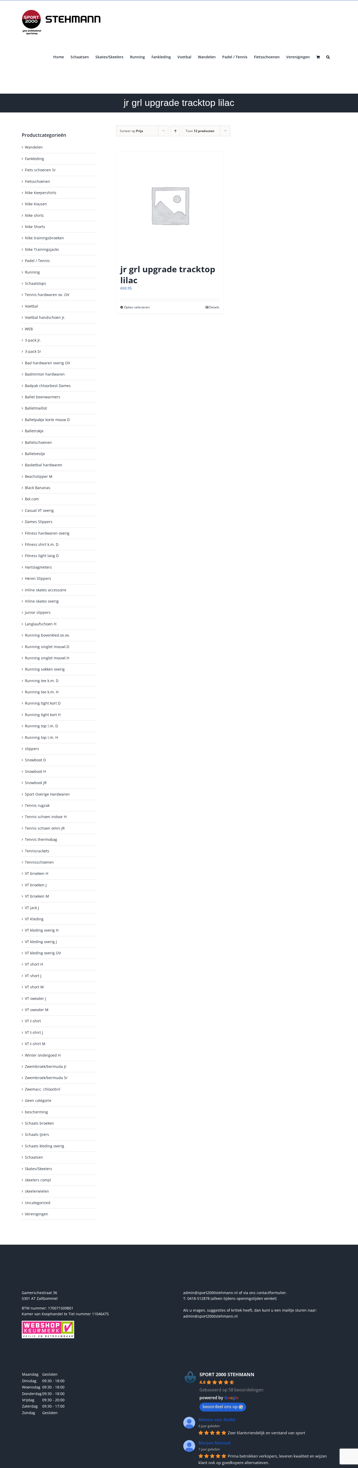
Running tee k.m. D (41, 680)
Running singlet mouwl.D (47, 646)
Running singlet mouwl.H (47, 657)
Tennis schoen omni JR (45, 828)
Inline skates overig (42, 601)
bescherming (36, 1111)
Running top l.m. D (41, 725)
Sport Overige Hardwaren (47, 794)
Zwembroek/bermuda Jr (46, 1066)
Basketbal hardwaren (43, 464)
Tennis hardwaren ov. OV (47, 294)
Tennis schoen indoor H (46, 816)
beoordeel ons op (220, 1406)
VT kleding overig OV (43, 952)
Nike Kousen (36, 203)
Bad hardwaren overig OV (47, 362)
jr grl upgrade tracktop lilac (167, 274)
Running (32, 272)
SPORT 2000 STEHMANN (226, 1374)
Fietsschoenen (37, 181)
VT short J (33, 975)
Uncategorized (37, 1202)
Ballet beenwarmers (42, 396)
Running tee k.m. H (41, 691)
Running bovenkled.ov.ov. (47, 635)
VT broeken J (36, 884)
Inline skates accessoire (45, 589)
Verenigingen (36, 1213)
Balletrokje (34, 430)
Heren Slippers (38, 578)
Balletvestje (35, 453)
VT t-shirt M (35, 1043)
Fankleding (34, 158)
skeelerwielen (37, 1191)
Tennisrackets (37, 850)
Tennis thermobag (41, 839)
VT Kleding (34, 918)
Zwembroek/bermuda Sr (46, 1077)
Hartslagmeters (38, 567)
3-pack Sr (33, 351)
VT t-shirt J (34, 1032)
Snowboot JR (36, 782)
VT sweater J (35, 998)
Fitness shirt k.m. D (41, 544)
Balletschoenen (38, 442)
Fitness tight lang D (42, 555)
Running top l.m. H (41, 737)
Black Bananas (37, 487)
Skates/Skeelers (38, 1168)
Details (214, 307)
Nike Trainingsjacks (42, 249)
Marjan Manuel (214, 1443)
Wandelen (34, 147)
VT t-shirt (33, 1020)
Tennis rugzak (37, 805)
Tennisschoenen (39, 862)
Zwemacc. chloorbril (42, 1089)
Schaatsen (34, 1157)
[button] (328, 56)
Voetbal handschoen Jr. (45, 317)
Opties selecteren (137, 307)
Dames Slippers (38, 521)
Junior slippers (38, 612)
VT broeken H (36, 873)
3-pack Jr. (33, 340)
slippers (32, 748)
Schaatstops (35, 283)
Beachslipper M (38, 476)
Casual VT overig (39, 510)
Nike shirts (34, 215)
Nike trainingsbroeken (44, 237)
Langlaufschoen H (40, 623)
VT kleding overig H (41, 930)
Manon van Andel (216, 1419)
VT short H (34, 964)
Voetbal (31, 306)
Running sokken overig (45, 669)
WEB (29, 328)
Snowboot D (35, 759)
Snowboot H (35, 771)
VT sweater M (36, 1009)
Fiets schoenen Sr (40, 169)
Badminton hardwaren (45, 374)
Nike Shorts (35, 226)
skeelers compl (38, 1179)
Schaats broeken (39, 1123)
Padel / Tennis (37, 260)
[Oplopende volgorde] (175, 131)
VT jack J (32, 907)
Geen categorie (38, 1100)
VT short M (34, 986)
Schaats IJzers (37, 1134)
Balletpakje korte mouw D (47, 419)
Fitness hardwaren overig (47, 533)
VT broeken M (37, 896)
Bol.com (32, 498)
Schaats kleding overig (44, 1145)
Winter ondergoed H (43, 1055)
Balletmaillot (36, 408)
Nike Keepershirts (40, 192)
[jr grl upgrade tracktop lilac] (169, 205)
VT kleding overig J (41, 941)
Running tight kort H (43, 714)
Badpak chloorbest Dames (48, 385)
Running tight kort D (43, 703)
